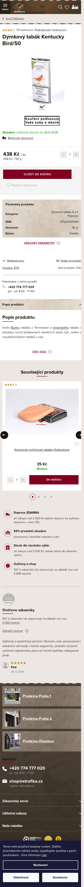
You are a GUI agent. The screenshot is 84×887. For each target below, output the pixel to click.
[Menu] (5, 7)
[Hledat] (60, 7)
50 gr (75, 227)
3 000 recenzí (22, 573)
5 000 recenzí (11, 622)
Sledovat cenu (15, 260)
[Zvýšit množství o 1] (76, 154)
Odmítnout (20, 877)
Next (80, 435)
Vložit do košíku (37, 174)
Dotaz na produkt (71, 260)
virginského (61, 328)
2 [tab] (39, 497)
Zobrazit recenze (12, 630)
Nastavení (40, 865)
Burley (15, 328)
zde (44, 855)
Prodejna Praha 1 (37, 696)
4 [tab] (51, 497)
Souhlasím (60, 877)
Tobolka (74, 233)
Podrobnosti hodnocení (50, 30)
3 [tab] (45, 497)
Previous (4, 435)
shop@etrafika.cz (26, 781)
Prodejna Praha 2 (37, 718)
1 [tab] (32, 497)
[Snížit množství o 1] (63, 154)
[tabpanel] (42, 435)
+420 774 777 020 (21, 287)
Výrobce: (10, 268)
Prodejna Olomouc (38, 741)
